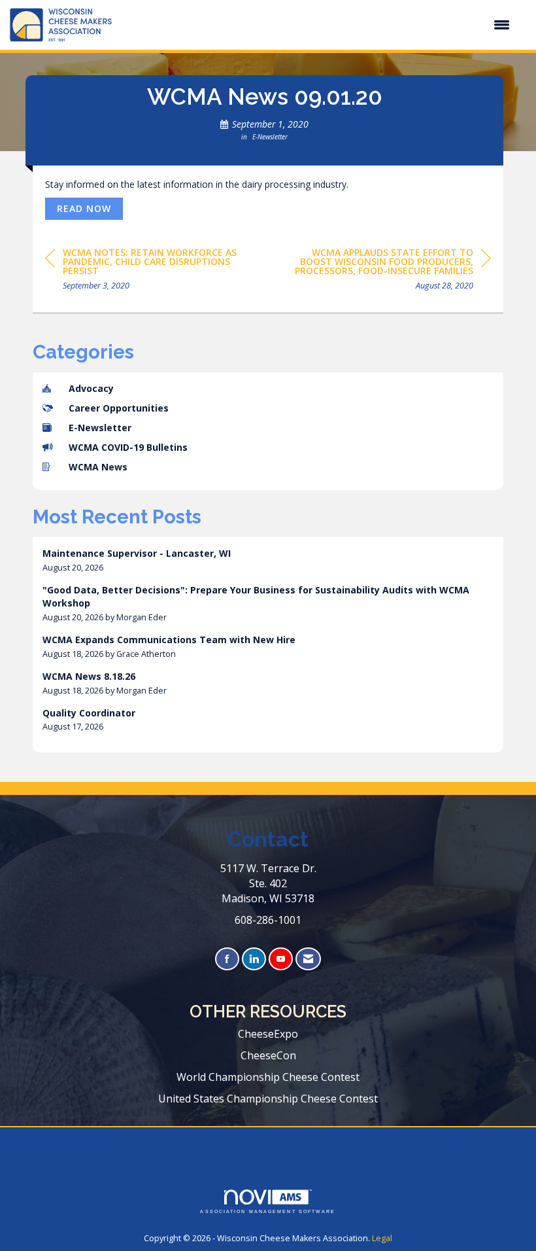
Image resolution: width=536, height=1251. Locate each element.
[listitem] (268, 560)
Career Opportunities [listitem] (119, 408)
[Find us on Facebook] (227, 958)
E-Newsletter (270, 136)
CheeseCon (268, 1055)
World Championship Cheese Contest (268, 1077)
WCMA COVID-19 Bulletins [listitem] (128, 447)
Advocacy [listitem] (91, 388)
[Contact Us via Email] (308, 958)
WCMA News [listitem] (98, 467)
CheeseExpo (268, 1034)
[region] (393, 271)
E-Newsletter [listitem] (100, 427)
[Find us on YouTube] (281, 958)
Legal (382, 1238)
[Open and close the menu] (317, 25)
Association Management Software (267, 1211)
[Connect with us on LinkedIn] (254, 958)
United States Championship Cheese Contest (268, 1098)
